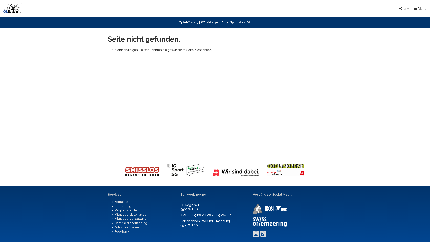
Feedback (122, 231)
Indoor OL (243, 22)
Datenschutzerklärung (131, 223)
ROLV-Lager (210, 22)
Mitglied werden (126, 210)
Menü (422, 8)
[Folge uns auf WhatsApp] (263, 234)
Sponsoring (123, 206)
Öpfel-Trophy (188, 22)
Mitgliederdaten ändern (132, 214)
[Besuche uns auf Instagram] (256, 234)
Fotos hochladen (127, 227)
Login (405, 8)
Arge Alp (227, 22)
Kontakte (121, 202)
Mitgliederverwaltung (130, 218)
